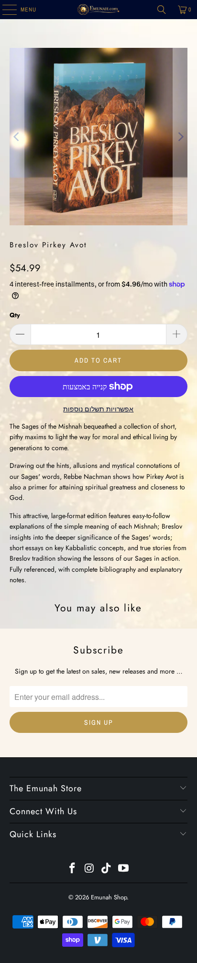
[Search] (162, 9)
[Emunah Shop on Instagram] (89, 869)
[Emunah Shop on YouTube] (124, 869)
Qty (15, 315)
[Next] (180, 136)
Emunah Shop (109, 897)
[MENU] (4, 9)
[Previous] (16, 136)
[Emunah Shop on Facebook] (73, 869)
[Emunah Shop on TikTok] (106, 869)
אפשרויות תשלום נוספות (98, 409)
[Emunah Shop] (98, 9)
